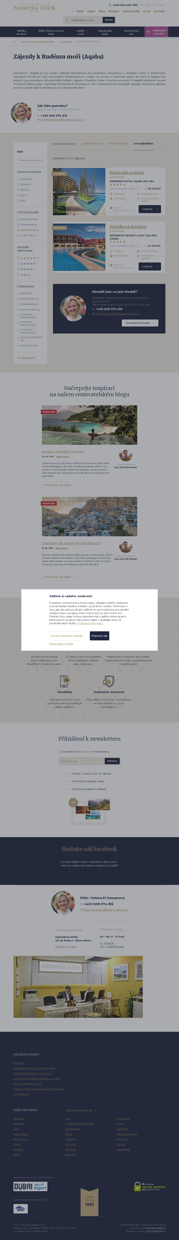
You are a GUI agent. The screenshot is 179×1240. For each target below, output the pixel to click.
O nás (147, 11)
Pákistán (122, 1129)
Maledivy (71, 1149)
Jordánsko (66, 41)
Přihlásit (112, 761)
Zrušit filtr (28, 357)
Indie (16, 1154)
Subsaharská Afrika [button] (105, 32)
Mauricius (123, 1118)
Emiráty (18, 1149)
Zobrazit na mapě (65, 946)
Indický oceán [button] (80, 32)
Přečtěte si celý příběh (58, 485)
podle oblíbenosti (91, 143)
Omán (120, 1123)
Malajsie (70, 1144)
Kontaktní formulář (138, 323)
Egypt (17, 1144)
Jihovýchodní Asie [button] (131, 32)
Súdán (121, 1144)
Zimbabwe (123, 1149)
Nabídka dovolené (21, 32)
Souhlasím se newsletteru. (86, 751)
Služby (91, 11)
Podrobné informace (90, 623)
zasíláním (86, 751)
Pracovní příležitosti (27, 1083)
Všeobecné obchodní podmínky (34, 1068)
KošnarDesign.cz (156, 1228)
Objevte (147, 209)
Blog (102, 11)
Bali (16, 1129)
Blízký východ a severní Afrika (38, 41)
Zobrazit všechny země (30, 160)
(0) (26, 179)
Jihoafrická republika (79, 1123)
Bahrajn (18, 1123)
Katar (69, 1134)
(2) (24, 195)
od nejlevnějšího (118, 143)
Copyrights (21, 1094)
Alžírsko (19, 1118)
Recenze (113, 11)
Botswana (20, 1139)
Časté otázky (131, 11)
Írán (67, 1118)
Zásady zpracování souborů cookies (38, 1089)
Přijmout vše (100, 635)
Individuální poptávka (159, 32)
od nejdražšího (143, 143)
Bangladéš (20, 1134)
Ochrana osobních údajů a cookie (36, 1078)
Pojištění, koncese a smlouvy (32, 1073)
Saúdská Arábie (127, 1134)
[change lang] (34, 7)
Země (80, 11)
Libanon (70, 1139)
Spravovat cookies (61, 643)
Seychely (123, 1139)
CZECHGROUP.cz (155, 1231)
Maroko (70, 1154)
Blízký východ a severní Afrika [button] (50, 32)
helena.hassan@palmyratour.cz (63, 119)
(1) (27, 293)
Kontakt (159, 11)
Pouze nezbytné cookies (67, 635)
